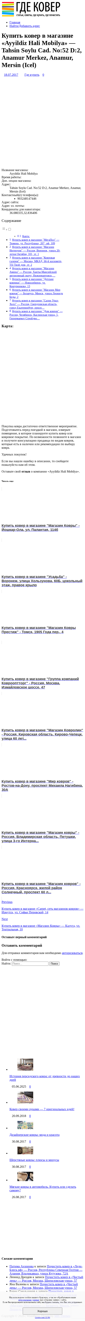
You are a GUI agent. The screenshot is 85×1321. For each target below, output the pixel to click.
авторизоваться (72, 953)
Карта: (26, 236)
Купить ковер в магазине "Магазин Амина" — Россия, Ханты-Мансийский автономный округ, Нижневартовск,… (33, 272)
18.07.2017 (11, 74)
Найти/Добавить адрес (24, 26)
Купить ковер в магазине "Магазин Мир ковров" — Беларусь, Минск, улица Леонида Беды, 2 (36, 293)
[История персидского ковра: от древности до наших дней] (25, 1069)
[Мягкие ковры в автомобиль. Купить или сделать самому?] (25, 1180)
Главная (14, 22)
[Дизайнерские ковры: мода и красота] (25, 1128)
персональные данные (28, 1300)
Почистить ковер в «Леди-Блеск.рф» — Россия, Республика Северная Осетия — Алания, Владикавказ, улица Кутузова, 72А (45, 1270)
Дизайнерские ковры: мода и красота (34, 1134)
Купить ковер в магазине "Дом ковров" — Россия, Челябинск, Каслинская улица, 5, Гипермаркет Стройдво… (36, 315)
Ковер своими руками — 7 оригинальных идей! (41, 1109)
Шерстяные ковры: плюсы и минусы (34, 1160)
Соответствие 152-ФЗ (42, 1317)
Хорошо (42, 1311)
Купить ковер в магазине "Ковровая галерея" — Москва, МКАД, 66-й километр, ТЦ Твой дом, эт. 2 (35, 261)
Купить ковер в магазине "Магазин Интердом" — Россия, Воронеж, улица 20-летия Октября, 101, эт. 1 (34, 250)
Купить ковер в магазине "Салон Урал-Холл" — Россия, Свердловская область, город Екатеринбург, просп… (34, 304)
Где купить (32, 74)
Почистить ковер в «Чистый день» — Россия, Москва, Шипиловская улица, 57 (46, 1278)
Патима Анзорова (21, 1266)
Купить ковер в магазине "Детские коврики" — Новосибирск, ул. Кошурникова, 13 (31, 282)
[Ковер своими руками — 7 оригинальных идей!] (25, 1102)
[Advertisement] (42, 122)
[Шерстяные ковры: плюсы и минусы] (25, 1153)
